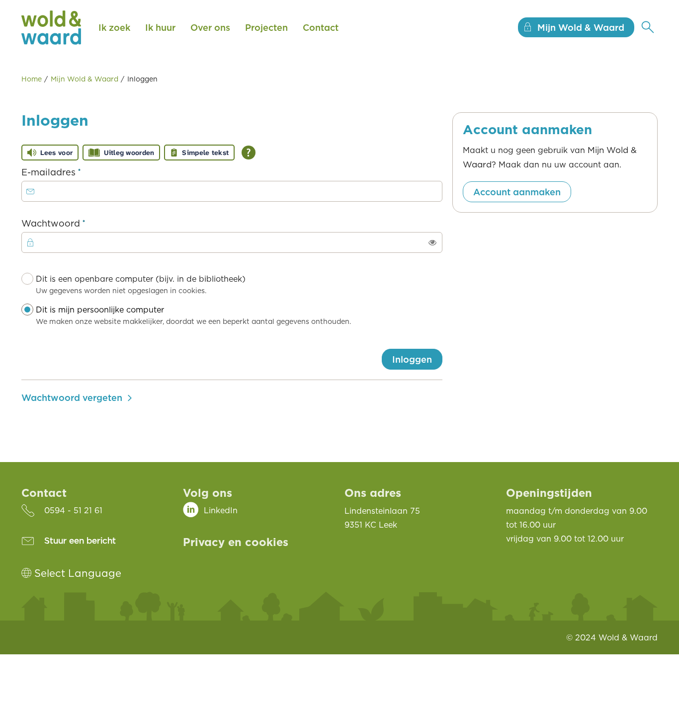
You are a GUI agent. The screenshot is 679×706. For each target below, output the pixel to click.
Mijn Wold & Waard (84, 79)
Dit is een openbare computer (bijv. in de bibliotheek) (141, 284)
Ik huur (160, 27)
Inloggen (412, 359)
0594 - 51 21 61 (73, 510)
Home (31, 79)
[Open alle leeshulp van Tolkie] (248, 152)
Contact (321, 27)
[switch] (432, 242)
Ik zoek (114, 27)
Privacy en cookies (235, 541)
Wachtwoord (73, 223)
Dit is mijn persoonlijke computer (193, 315)
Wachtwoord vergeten (71, 397)
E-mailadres (71, 171)
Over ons (210, 27)
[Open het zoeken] (648, 27)
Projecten (266, 27)
